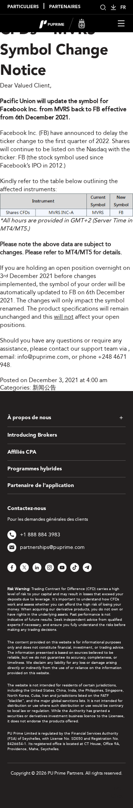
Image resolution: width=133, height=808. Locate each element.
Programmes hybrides (34, 468)
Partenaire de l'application (40, 485)
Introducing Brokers (32, 435)
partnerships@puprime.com (52, 547)
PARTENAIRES (65, 7)
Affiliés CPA (21, 452)
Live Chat (117, 791)
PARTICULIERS (23, 7)
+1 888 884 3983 (40, 535)
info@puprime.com (43, 356)
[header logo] (62, 22)
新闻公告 (44, 387)
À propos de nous (29, 417)
